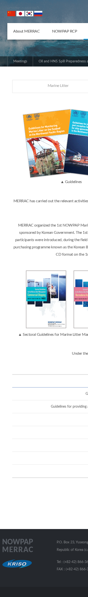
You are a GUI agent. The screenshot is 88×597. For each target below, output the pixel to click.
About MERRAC (26, 31)
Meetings (20, 61)
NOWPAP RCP (64, 31)
